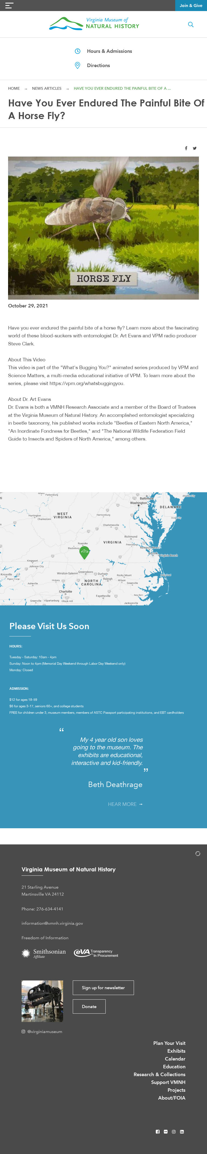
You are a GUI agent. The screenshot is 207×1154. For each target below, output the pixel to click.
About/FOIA (171, 1098)
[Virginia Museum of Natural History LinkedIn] (182, 1131)
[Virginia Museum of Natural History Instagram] (174, 1131)
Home (14, 88)
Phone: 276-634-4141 (42, 909)
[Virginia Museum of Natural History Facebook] (158, 1131)
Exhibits (176, 1051)
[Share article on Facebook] (186, 148)
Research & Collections (159, 1074)
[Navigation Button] (9, 5)
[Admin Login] (192, 854)
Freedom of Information (45, 937)
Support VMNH (168, 1082)
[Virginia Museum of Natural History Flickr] (166, 1131)
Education (174, 1066)
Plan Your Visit (169, 1043)
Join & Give (191, 5)
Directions (95, 65)
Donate (89, 1006)
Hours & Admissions (106, 51)
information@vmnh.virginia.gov (52, 923)
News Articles (46, 88)
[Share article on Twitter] (195, 148)
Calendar (175, 1059)
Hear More (123, 804)
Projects (176, 1090)
